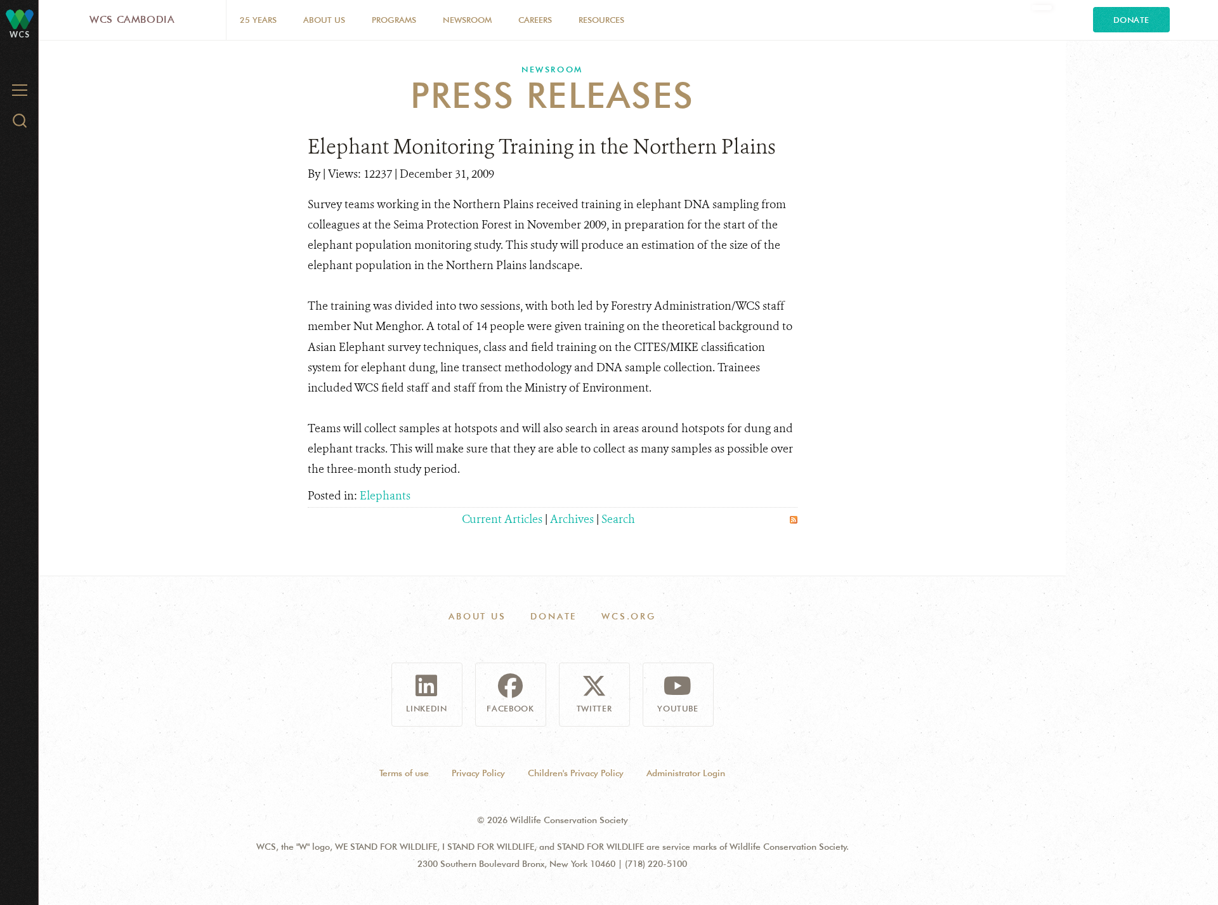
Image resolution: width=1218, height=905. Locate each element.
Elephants (385, 495)
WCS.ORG (628, 616)
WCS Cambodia (132, 19)
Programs (394, 20)
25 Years (258, 20)
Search (618, 519)
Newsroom (467, 20)
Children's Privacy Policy (576, 773)
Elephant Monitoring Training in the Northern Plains (542, 146)
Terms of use (404, 773)
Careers (535, 20)
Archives (572, 519)
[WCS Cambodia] (20, 18)
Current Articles (502, 519)
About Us (324, 20)
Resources (601, 20)
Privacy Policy (478, 773)
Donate (1131, 20)
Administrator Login (685, 773)
